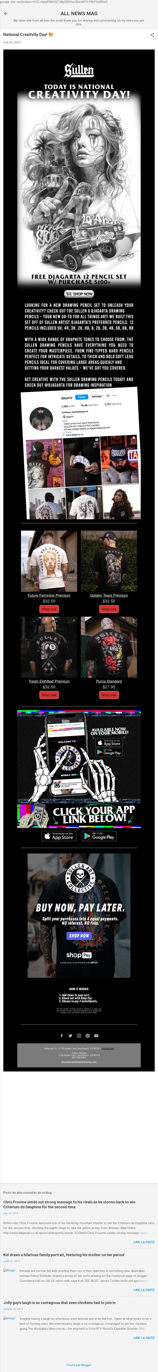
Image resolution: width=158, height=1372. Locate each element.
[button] (152, 35)
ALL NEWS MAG (79, 13)
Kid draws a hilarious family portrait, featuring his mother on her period (63, 1255)
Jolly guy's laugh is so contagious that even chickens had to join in (59, 1303)
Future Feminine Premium (49, 595)
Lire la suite (144, 1242)
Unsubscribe (107, 1048)
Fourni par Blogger (79, 1365)
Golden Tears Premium (109, 595)
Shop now (49, 609)
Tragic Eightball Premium (49, 681)
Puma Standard (109, 681)
